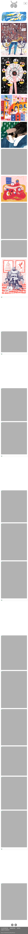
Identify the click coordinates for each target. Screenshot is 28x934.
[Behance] (15, 925)
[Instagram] (12, 925)
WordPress (12, 932)
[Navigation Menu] (25, 3)
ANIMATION (12, 928)
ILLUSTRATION (4, 928)
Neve (2, 932)
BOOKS (18, 928)
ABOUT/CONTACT (5, 930)
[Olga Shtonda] (14, 4)
